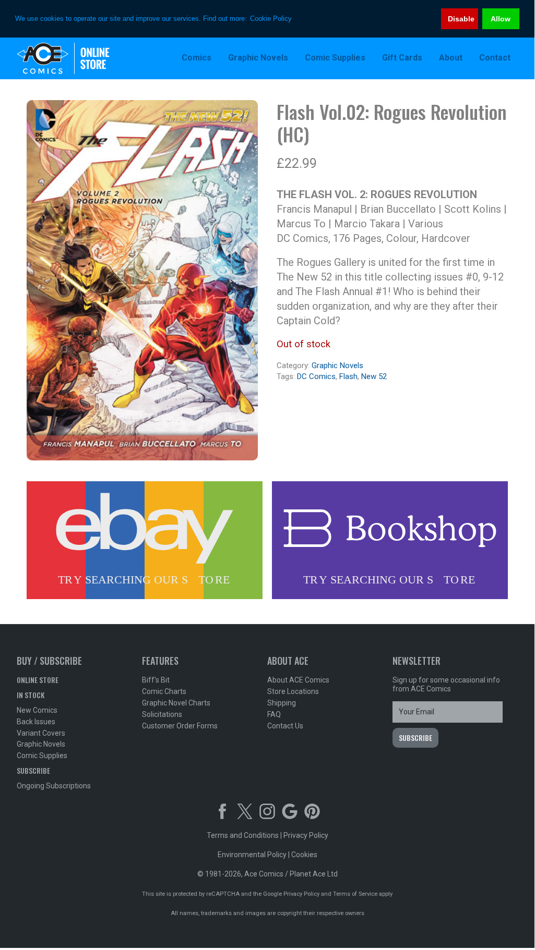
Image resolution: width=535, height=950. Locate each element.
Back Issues (36, 721)
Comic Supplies (42, 755)
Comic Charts (164, 691)
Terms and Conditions (243, 835)
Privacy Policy (305, 835)
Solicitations (162, 714)
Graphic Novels (337, 365)
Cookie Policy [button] (271, 18)
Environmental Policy (252, 854)
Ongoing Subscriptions (54, 786)
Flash (348, 376)
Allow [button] (500, 19)
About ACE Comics (298, 680)
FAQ (274, 714)
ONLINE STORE (37, 679)
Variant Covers (41, 733)
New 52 (374, 376)
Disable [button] (461, 19)
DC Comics (316, 376)
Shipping (281, 703)
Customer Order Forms (180, 726)
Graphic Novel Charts (176, 703)
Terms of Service (355, 894)
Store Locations (293, 691)
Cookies (304, 854)
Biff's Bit (156, 680)
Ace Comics (84, 58)
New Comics (37, 710)
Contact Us (285, 726)
